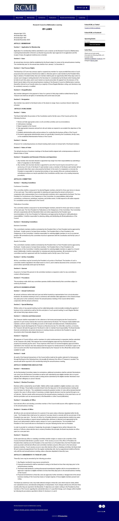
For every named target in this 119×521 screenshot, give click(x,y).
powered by (55, 516)
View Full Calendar (95, 44)
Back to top (101, 511)
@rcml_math (94, 60)
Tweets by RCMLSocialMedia (92, 28)
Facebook (99, 58)
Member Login (81, 7)
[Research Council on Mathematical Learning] (25, 11)
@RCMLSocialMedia (90, 58)
